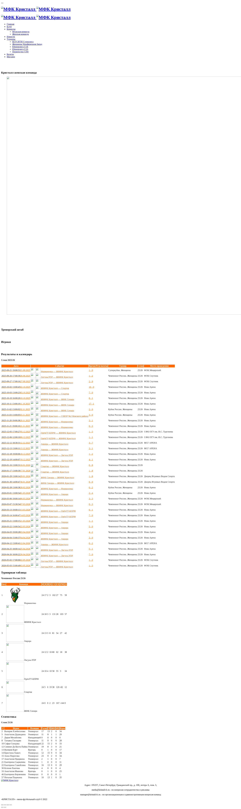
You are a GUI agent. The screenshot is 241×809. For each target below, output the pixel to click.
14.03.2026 (16, 515)
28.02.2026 (16, 487)
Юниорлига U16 (20, 49)
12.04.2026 (16, 543)
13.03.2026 (16, 510)
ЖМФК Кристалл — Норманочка (56, 422)
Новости (11, 36)
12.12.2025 (16, 443)
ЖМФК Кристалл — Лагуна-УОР (56, 455)
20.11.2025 (16, 420)
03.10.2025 (16, 392)
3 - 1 (91, 420)
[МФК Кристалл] (36, 9)
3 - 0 (91, 415)
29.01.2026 (16, 476)
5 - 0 (91, 526)
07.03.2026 (16, 504)
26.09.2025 (16, 376)
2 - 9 (91, 381)
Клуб (9, 26)
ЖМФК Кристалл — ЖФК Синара (57, 399)
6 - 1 (91, 510)
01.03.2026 (16, 493)
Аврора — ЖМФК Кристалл (54, 444)
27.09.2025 (16, 381)
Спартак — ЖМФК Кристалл (54, 466)
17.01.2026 (16, 471)
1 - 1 (91, 437)
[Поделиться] (5, 804)
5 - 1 (91, 549)
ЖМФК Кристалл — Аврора (54, 494)
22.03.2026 (16, 526)
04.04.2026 (16, 537)
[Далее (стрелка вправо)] (5, 807)
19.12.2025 (16, 459)
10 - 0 (91, 387)
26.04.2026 (16, 554)
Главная (10, 24)
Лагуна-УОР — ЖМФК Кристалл (56, 377)
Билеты (10, 54)
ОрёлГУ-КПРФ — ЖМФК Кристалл (58, 433)
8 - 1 (91, 398)
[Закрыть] (2, 804)
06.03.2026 (16, 498)
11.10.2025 (16, 404)
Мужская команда (20, 31)
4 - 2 (91, 532)
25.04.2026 (16, 549)
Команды (11, 29)
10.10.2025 (16, 398)
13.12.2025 (16, 448)
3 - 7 (91, 443)
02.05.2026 (16, 560)
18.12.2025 (16, 454)
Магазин (11, 57)
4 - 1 (91, 459)
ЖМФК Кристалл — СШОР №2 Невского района (64, 416)
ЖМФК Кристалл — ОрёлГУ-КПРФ (58, 511)
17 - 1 (91, 404)
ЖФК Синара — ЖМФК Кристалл (57, 477)
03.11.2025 (16, 415)
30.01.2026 (16, 482)
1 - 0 (91, 370)
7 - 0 (91, 392)
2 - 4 (91, 493)
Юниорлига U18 (20, 46)
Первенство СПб (20, 52)
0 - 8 (91, 465)
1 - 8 (91, 471)
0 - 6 (91, 482)
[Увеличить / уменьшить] (10, 804)
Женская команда (20, 34)
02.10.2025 (16, 387)
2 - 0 (91, 409)
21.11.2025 (16, 426)
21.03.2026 (16, 521)
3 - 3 (91, 498)
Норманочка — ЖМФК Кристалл (56, 371)
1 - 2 (91, 376)
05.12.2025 (16, 431)
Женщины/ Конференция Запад (27, 44)
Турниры (11, 39)
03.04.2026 (16, 532)
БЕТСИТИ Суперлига (22, 41)
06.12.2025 (16, 437)
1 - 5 (91, 431)
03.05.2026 (16, 565)
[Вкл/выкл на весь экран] (8, 804)
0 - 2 (91, 487)
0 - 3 (91, 426)
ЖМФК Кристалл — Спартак (54, 388)
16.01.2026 (16, 465)
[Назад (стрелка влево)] (2, 807)
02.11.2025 (16, 409)
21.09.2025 (16, 370)
